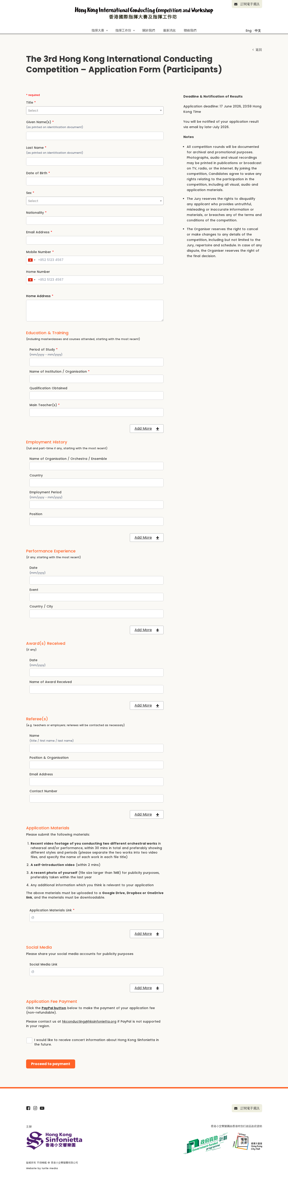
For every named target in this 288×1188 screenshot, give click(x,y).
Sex (30, 192)
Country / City (41, 606)
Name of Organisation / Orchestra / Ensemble (68, 458)
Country (36, 475)
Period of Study (43, 349)
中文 (258, 30)
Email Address (39, 232)
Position (35, 514)
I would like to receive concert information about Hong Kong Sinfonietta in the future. (96, 1042)
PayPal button (54, 1008)
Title (31, 102)
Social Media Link (43, 964)
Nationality (36, 212)
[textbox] (95, 111)
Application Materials (47, 828)
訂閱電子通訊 (249, 4)
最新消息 (169, 30)
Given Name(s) (40, 122)
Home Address (39, 296)
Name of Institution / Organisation (59, 371)
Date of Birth (38, 173)
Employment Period (45, 492)
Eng (249, 30)
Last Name (36, 147)
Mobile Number (40, 252)
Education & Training (47, 333)
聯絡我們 (190, 30)
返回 (258, 49)
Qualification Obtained (48, 388)
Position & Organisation (49, 757)
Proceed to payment (50, 1063)
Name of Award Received (50, 681)
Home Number (38, 271)
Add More (143, 428)
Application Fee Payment (51, 1001)
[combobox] (95, 110)
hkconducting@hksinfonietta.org (89, 1021)
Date (33, 567)
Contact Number (43, 791)
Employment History (46, 442)
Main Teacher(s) (44, 405)
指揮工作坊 (123, 30)
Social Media (39, 947)
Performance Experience (51, 551)
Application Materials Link (51, 910)
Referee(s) (37, 719)
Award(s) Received (45, 643)
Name (34, 735)
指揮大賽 (98, 30)
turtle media (50, 1168)
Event (33, 589)
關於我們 (148, 30)
